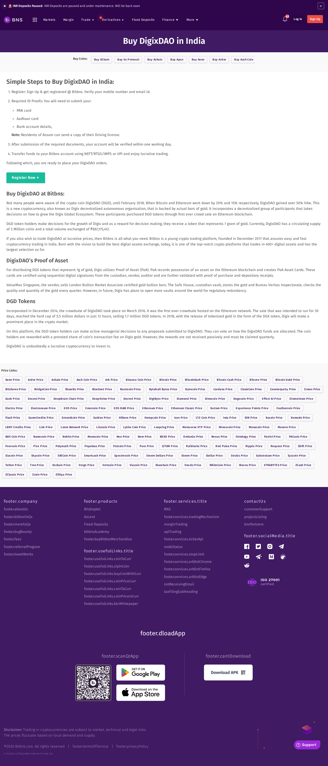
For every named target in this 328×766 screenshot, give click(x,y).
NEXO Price (167, 436)
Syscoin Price (297, 455)
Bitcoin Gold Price (287, 379)
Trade (86, 20)
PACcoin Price (298, 436)
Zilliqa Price (64, 474)
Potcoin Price (122, 446)
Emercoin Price (95, 408)
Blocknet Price (102, 389)
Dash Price (12, 398)
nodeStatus (173, 547)
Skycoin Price (40, 455)
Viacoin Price (138, 465)
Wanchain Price (166, 465)
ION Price (251, 417)
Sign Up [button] (315, 19)
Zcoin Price (39, 474)
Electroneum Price (43, 408)
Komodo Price (300, 417)
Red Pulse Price (226, 446)
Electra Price (14, 408)
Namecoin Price (43, 436)
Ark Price (111, 379)
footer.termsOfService (90, 746)
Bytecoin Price (195, 389)
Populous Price (95, 446)
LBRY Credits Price (18, 427)
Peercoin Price (15, 446)
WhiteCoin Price (220, 465)
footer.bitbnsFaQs (18, 517)
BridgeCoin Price (45, 389)
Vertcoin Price (111, 465)
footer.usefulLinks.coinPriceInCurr (111, 596)
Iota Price (229, 417)
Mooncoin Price (98, 436)
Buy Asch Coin (243, 59)
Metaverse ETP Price (196, 427)
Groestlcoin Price (73, 417)
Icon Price (181, 417)
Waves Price (247, 465)
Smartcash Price (95, 455)
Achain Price (60, 379)
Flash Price (12, 417)
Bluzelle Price (74, 389)
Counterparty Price (283, 389)
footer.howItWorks (18, 554)
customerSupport (258, 509)
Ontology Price (246, 436)
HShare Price (127, 417)
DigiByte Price (159, 398)
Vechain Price (61, 465)
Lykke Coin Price (134, 427)
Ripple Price (253, 446)
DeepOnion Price (103, 398)
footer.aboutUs (16, 509)
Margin (68, 20)
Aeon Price (12, 379)
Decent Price (36, 398)
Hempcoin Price (155, 417)
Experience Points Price (252, 408)
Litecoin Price (105, 427)
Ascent (89, 517)
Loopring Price (164, 427)
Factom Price (219, 408)
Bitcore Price (258, 379)
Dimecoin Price (215, 398)
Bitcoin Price (168, 379)
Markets (49, 20)
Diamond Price (187, 398)
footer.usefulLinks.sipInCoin (106, 566)
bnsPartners (254, 524)
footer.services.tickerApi (183, 539)
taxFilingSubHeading (181, 591)
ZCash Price (303, 465)
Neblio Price (71, 436)
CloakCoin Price (251, 389)
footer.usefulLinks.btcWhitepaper (111, 604)
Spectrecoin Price (126, 455)
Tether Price (13, 465)
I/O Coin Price (205, 417)
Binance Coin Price (138, 379)
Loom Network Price (74, 427)
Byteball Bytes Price (163, 389)
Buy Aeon (198, 59)
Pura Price (147, 446)
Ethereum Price (152, 408)
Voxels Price (192, 465)
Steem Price (189, 455)
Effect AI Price (271, 398)
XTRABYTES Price (275, 465)
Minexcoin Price (230, 427)
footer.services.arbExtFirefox (187, 569)
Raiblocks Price (196, 446)
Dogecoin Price (243, 398)
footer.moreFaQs (17, 524)
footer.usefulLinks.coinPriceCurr (110, 581)
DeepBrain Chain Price (69, 398)
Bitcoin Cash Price (229, 379)
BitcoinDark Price (197, 379)
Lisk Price (46, 427)
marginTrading (175, 524)
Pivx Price (40, 446)
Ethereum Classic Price (186, 408)
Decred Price (132, 398)
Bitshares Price (15, 389)
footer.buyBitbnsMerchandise (108, 539)
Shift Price (305, 446)
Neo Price (123, 436)
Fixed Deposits (143, 20)
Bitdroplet (92, 509)
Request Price (280, 446)
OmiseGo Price (193, 436)
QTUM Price (170, 446)
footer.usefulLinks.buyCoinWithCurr (112, 574)
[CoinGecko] (282, 556)
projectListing (255, 517)
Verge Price (86, 465)
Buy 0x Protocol (128, 59)
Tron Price (37, 465)
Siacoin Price (14, 455)
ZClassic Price (14, 474)
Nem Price (145, 436)
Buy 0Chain (101, 59)
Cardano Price (223, 389)
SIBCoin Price (67, 455)
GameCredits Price (41, 417)
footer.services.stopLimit (184, 554)
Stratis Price (239, 455)
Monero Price (287, 427)
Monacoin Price (259, 427)
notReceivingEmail (179, 584)
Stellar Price (214, 455)
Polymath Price (66, 446)
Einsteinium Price (301, 398)
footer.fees (13, 539)
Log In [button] (298, 19)
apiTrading (172, 532)
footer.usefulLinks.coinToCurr (107, 559)
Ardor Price (35, 379)
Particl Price (272, 436)
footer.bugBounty (18, 532)
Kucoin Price (274, 417)
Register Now (23, 177)
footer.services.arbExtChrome (188, 562)
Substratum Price (268, 455)
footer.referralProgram (22, 547)
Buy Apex (176, 59)
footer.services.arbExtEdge (185, 577)
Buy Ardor (219, 59)
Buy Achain (154, 59)
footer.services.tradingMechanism (191, 517)
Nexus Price (219, 436)
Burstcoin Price (130, 389)
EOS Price (70, 408)
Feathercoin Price (288, 408)
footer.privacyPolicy (132, 746)
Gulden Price (102, 417)
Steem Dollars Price (159, 455)
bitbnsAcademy (96, 532)
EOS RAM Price (124, 408)
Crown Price (312, 389)
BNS (167, 509)
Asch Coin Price (87, 379)
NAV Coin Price (15, 436)
